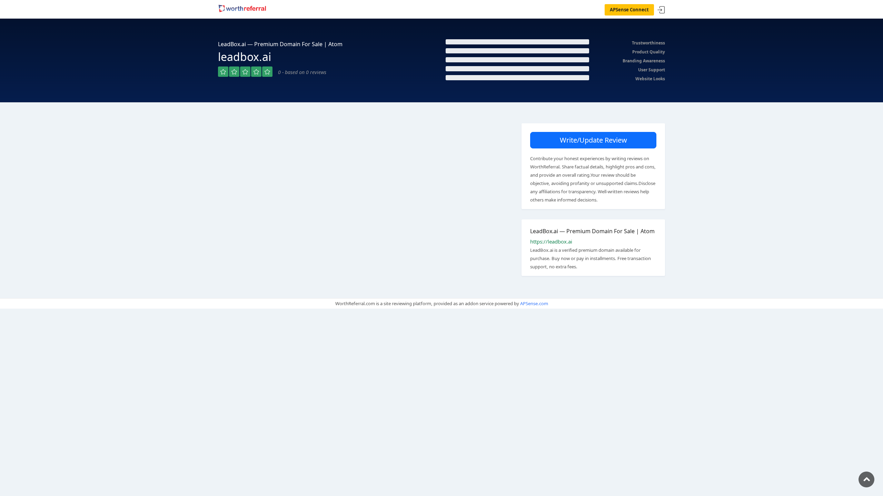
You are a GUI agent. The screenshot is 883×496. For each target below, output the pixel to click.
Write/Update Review (593, 140)
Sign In (661, 10)
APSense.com (534, 303)
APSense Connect (629, 10)
